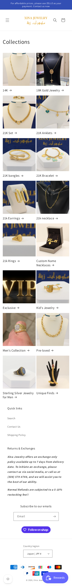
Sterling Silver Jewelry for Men (18, 395)
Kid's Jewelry (45, 308)
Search (11, 418)
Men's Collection (14, 350)
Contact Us (13, 426)
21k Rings (9, 261)
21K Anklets (44, 133)
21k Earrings (11, 218)
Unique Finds (45, 393)
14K (5, 90)
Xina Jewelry (40, 580)
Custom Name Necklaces (46, 263)
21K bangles (11, 176)
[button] (7, 20)
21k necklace (45, 218)
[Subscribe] (54, 516)
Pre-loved (43, 350)
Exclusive (9, 308)
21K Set (8, 133)
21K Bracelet (45, 176)
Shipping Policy (16, 435)
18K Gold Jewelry (48, 90)
